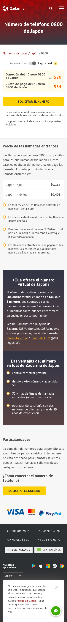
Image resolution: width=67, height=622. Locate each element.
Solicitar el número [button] (34, 102)
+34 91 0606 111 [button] (18, 539)
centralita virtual (17, 338)
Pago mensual (18, 63)
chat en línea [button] (51, 550)
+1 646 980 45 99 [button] (48, 531)
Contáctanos (21, 550)
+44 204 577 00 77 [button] (48, 539)
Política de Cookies (27, 600)
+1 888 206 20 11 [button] (18, 531)
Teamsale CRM (40, 338)
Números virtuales (15, 53)
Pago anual (45, 63)
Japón (34, 53)
